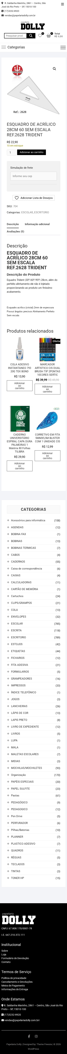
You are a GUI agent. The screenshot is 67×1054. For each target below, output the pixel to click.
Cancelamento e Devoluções (17, 981)
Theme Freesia (44, 1044)
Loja (3, 954)
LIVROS (15, 733)
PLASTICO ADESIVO (23, 843)
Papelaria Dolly (13, 1044)
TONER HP (17, 878)
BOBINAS (16, 541)
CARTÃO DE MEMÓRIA (24, 589)
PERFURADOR (19, 823)
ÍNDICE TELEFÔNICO (23, 692)
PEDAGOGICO (19, 809)
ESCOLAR (27, 212)
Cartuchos (17, 596)
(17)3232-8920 (11, 11)
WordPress (33, 1049)
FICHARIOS (17, 658)
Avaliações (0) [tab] (15, 231)
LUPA (14, 740)
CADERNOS (18, 561)
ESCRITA (16, 630)
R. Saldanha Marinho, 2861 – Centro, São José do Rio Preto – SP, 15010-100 (23, 5)
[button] (54, 69)
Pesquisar (30, 35)
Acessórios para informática (28, 520)
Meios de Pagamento (13, 985)
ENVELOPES (18, 616)
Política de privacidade (13, 978)
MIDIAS (15, 761)
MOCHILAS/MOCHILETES (26, 768)
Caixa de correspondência (26, 568)
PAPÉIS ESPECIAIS (22, 781)
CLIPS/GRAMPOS (21, 603)
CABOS (15, 554)
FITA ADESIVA (19, 665)
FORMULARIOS (20, 671)
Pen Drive (16, 816)
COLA (14, 609)
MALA (14, 747)
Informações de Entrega (14, 989)
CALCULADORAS (21, 582)
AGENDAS (17, 527)
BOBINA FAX (18, 534)
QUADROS (17, 850)
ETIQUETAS (18, 651)
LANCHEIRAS (19, 706)
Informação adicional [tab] (37, 224)
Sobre (4, 950)
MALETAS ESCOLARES (25, 754)
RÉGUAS (16, 857)
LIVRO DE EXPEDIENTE (25, 726)
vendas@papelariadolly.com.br (20, 15)
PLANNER (17, 836)
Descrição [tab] (13, 224)
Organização (18, 775)
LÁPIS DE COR (19, 713)
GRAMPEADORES (21, 678)
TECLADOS (17, 864)
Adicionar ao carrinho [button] (19, 386)
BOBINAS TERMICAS (23, 548)
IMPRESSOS (18, 685)
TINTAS (15, 871)
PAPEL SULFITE (20, 788)
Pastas (15, 795)
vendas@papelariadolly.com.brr (22, 1020)
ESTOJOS (17, 644)
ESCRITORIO (41, 212)
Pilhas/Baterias (20, 830)
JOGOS (15, 699)
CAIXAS (15, 575)
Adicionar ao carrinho (31, 152)
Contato (6, 962)
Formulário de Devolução (15, 958)
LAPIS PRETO (19, 720)
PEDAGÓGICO (19, 802)
